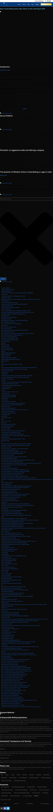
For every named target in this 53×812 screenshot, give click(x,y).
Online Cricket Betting (15, 795)
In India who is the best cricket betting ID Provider (12, 461)
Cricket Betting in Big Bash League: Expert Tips (11, 385)
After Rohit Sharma (5, 301)
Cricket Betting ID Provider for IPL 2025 (9, 383)
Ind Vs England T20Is (5, 466)
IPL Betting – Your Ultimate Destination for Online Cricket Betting (15, 503)
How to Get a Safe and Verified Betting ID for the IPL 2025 (13, 451)
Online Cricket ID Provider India (8, 567)
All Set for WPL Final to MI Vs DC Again (9, 302)
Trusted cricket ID (36, 792)
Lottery (12, 774)
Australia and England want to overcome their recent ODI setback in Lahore (17, 312)
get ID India (3, 422)
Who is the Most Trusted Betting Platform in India (12, 693)
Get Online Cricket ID (5, 429)
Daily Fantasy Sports (34, 777)
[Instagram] (45, 1)
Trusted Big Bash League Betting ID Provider (10, 640)
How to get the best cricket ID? (7, 455)
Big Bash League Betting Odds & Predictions (10, 359)
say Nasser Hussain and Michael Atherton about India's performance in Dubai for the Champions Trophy (24, 604)
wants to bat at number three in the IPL (9, 662)
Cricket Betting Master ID (6, 387)
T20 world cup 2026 (5, 617)
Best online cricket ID (44, 789)
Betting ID (3, 343)
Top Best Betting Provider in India (8, 632)
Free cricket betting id (27, 795)
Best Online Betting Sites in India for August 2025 (12, 335)
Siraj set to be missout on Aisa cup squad (10, 612)
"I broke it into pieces (5, 288)
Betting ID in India (5, 344)
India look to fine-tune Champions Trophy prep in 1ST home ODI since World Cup (18, 477)
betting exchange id (5, 341)
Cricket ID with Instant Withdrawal (8, 395)
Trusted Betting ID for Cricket (7, 637)
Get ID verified (4, 795)
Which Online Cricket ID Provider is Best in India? (11, 677)
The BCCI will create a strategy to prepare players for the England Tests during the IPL (20, 620)
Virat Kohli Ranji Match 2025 (7, 658)
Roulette (24, 774)
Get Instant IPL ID (5, 786)
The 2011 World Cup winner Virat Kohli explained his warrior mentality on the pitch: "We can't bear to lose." (24, 619)
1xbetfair (25, 108)
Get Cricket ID (4, 416)
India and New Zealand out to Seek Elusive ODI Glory (12, 473)
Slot (2, 774)
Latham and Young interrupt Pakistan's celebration (12, 525)
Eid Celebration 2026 (5, 406)
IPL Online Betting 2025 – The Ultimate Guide (11, 512)
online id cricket (4, 572)
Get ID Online (45, 792)
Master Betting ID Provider (7, 529)
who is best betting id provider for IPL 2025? (10, 688)
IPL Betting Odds (4, 508)
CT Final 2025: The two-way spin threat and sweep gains (13, 403)
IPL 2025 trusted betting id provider (9, 499)
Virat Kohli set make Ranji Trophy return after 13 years (13, 661)
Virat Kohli (3, 651)
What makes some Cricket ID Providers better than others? (13, 666)
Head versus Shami (5, 440)
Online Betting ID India (6, 557)
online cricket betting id (6, 562)
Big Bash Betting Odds (6, 354)
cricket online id (4, 400)
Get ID (2, 419)
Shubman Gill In (4, 611)
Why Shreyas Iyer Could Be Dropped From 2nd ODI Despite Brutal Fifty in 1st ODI (18, 700)
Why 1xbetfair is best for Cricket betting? (10, 695)
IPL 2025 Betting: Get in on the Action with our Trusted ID (13, 495)
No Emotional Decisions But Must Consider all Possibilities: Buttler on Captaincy (18, 541)
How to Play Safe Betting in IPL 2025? (9, 458)
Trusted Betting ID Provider (7, 638)
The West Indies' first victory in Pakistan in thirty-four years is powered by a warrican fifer (20, 625)
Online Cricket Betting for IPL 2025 (8, 560)
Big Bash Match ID (5, 361)
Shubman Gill (4, 607)
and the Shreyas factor (6, 309)
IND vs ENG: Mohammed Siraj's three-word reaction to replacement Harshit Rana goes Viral (21, 463)
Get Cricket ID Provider (6, 417)
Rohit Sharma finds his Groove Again (9, 599)
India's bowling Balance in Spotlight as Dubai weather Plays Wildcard (16, 486)
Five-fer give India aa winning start (8, 413)
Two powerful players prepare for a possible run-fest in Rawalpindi (15, 643)
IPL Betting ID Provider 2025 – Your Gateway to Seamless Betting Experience (17, 505)
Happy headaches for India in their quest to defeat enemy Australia (16, 435)
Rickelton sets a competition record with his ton (11, 594)
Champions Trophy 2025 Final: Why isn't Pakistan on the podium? (15, 377)
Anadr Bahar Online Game (7, 305)
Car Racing (38, 774)
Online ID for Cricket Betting (21, 789)
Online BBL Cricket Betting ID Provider (9, 549)
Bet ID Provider (33, 789)
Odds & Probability (5, 546)
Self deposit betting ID (6, 792)
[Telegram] (50, 1)
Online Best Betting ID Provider (8, 551)
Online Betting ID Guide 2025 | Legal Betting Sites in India (13, 555)
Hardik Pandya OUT (5, 437)
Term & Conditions (45, 803)
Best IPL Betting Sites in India (7, 331)
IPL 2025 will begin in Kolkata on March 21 (10, 500)
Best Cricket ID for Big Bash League (8, 327)
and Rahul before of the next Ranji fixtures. (10, 307)
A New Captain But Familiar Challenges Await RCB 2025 (13, 296)
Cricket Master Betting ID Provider (8, 396)
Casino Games (4, 374)
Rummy (18, 774)
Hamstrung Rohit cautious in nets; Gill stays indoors (12, 434)
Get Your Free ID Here (46, 4)
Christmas (3, 380)
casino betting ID (5, 372)
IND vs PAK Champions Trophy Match (9, 468)
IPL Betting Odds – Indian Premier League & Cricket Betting (14, 510)
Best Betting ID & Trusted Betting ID (9, 317)
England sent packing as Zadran (8, 408)
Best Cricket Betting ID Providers (8, 322)
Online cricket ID (4, 565)
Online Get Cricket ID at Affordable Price (10, 568)
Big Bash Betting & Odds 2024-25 (8, 353)
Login (32, 4)
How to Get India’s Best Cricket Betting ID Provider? (12, 453)
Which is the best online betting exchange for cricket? (12, 672)
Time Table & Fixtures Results (7, 627)
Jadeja (2, 516)
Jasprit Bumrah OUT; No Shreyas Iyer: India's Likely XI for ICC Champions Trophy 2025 (19, 520)
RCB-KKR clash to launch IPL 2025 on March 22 (11, 588)
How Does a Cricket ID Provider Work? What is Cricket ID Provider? (15, 445)
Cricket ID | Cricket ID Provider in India (9, 391)
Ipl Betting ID (4, 777)
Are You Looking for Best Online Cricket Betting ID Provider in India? (16, 310)
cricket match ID (4, 398)
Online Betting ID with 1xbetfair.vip (9, 559)
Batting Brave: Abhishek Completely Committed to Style (13, 314)
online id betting (4, 570)
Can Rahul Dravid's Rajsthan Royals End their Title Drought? (14, 369)
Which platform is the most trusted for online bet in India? (14, 682)
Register (37, 4)
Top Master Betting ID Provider (8, 635)
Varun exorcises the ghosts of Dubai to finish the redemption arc (15, 649)
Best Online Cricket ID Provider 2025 (9, 336)
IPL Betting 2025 (31, 786)
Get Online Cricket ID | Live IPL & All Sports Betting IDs (13, 430)
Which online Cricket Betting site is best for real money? (13, 675)
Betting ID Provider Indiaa (6, 348)
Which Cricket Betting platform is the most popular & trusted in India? (16, 671)
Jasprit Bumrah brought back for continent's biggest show (13, 518)
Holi (2, 442)
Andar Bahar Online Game (20, 780)
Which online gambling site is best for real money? (12, 679)
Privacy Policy (30, 803)
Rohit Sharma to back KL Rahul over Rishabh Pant (12, 601)
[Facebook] (47, 1)
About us (17, 803)
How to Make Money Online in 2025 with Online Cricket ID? (14, 456)
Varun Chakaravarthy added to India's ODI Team (11, 648)
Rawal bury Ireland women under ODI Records (11, 583)
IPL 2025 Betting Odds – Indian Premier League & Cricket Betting (15, 494)
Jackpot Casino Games (6, 780)
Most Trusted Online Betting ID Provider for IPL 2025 (12, 534)
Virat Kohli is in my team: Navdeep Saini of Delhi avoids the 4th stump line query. (19, 654)
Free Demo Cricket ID (5, 414)
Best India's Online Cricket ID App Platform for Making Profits (14, 330)
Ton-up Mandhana (5, 630)
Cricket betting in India (5, 70)
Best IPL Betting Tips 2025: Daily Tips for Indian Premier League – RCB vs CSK (18, 333)
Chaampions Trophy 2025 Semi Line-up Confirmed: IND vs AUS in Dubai (16, 375)
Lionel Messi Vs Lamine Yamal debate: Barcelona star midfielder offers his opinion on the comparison (23, 528)
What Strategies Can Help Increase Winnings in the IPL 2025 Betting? (16, 667)
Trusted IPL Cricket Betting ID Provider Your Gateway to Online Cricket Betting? (18, 641)
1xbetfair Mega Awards (6, 291)
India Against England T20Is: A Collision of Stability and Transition (15, 471)
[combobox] (26, 199)
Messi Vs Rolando (5, 531)
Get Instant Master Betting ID (7, 426)
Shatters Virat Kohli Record (7, 606)
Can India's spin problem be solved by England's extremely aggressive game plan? (19, 367)
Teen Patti (31, 774)
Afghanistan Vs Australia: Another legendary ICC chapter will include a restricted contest (20, 299)
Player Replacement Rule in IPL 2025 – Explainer (11, 576)
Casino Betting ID (23, 777)
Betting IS (3, 351)
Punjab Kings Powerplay (6, 578)
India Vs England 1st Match (7, 482)
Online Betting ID (5, 554)
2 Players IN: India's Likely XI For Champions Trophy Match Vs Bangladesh (17, 292)
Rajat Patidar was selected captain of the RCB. (11, 580)
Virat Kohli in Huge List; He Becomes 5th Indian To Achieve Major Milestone (17, 653)
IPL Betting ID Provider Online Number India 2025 (12, 507)
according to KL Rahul (6, 297)
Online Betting (4, 552)
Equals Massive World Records (8, 411)
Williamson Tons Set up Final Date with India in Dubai (13, 705)
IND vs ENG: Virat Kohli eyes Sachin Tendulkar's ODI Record (14, 465)
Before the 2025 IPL (5, 315)
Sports (7, 774)
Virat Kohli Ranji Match (6, 656)
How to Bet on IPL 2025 (6, 447)
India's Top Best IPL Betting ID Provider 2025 (10, 489)
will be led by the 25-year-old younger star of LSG (12, 701)
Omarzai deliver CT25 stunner (7, 547)
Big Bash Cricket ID (5, 356)
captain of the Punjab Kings (7, 370)
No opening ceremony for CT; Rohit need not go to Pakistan (14, 542)
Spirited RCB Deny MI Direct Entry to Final (10, 614)
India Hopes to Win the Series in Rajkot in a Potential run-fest (14, 476)
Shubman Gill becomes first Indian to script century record (14, 609)
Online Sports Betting (6, 575)
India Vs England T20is (6, 484)
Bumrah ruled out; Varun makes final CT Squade (11, 364)
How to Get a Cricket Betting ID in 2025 (9, 450)
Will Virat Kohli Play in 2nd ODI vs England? (10, 703)
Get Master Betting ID (6, 427)
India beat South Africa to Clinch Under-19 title (11, 474)
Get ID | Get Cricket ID (6, 421)
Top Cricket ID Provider (6, 633)
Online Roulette (13, 777)
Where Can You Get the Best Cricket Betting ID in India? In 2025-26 (15, 669)
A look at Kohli (4, 294)
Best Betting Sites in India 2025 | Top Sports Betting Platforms (14, 320)
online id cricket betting (6, 573)
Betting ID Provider (5, 346)
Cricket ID (3, 390)
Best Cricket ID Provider (6, 328)
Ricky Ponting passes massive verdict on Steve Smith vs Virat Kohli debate (17, 596)
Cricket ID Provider (5, 393)
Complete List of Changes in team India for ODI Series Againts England (16, 382)
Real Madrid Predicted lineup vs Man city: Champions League (14, 589)
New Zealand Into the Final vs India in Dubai (10, 539)
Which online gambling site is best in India (10, 680)
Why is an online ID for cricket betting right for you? (12, 698)
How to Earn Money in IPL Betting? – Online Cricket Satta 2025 (14, 448)
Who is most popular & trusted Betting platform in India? (13, 690)
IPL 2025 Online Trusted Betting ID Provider (10, 497)
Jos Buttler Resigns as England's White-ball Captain (12, 521)
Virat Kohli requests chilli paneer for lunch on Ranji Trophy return (15, 659)
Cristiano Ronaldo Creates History (8, 401)
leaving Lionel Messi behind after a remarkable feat (12, 526)
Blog (28, 4)
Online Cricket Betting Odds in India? (9, 563)
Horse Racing (46, 774)
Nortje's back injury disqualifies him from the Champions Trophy (15, 544)
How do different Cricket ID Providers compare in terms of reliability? (16, 443)
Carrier (24, 4)
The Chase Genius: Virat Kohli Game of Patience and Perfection (15, 622)
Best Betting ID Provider (6, 318)
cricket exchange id (5, 388)
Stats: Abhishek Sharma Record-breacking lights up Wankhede (14, 615)
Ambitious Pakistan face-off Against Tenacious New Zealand (14, 304)
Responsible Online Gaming (7, 591)
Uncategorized (4, 645)
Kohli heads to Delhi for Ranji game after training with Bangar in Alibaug (17, 523)
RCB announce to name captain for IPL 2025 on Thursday (13, 586)
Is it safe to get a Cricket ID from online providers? (12, 513)
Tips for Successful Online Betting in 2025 (10, 628)
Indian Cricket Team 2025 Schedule (9, 490)
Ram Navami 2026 (5, 581)
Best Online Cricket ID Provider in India (9, 338)
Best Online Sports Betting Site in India (9, 340)
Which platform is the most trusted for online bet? (12, 684)
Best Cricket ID (4, 325)
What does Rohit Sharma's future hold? (9, 664)
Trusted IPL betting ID (42, 786)
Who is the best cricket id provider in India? (10, 692)
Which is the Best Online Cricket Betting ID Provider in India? (14, 674)
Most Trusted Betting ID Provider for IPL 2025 (11, 533)
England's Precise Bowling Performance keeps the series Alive (14, 409)
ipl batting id (4, 502)
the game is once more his (7, 624)
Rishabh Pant (4, 598)
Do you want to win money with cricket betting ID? (12, 404)
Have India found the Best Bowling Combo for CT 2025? (13, 439)
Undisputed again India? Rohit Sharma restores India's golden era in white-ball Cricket (20, 646)
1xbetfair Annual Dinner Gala (7, 289)
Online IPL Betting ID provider (18, 786)
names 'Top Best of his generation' (8, 537)
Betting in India (3, 175)
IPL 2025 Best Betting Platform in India (9, 492)
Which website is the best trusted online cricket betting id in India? (15, 685)
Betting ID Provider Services (7, 349)
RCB (2, 585)
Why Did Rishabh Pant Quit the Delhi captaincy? (11, 697)
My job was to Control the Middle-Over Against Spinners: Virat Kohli (16, 536)
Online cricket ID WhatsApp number (22, 792)
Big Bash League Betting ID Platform (9, 357)
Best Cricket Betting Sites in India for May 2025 (11, 323)
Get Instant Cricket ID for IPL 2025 (8, 424)
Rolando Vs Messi (5, 602)
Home (19, 4)
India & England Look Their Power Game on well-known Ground (15, 469)
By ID (2, 365)
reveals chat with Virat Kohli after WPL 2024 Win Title (12, 593)
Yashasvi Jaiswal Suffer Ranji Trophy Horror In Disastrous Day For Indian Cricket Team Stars (21, 706)
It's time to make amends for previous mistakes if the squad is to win (16, 515)
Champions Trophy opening (7, 378)
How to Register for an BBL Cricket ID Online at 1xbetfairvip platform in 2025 (17, 460)
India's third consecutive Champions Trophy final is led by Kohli (15, 487)
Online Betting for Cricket (7, 789)
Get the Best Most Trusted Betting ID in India (11, 432)
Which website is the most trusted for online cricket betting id (14, 687)
